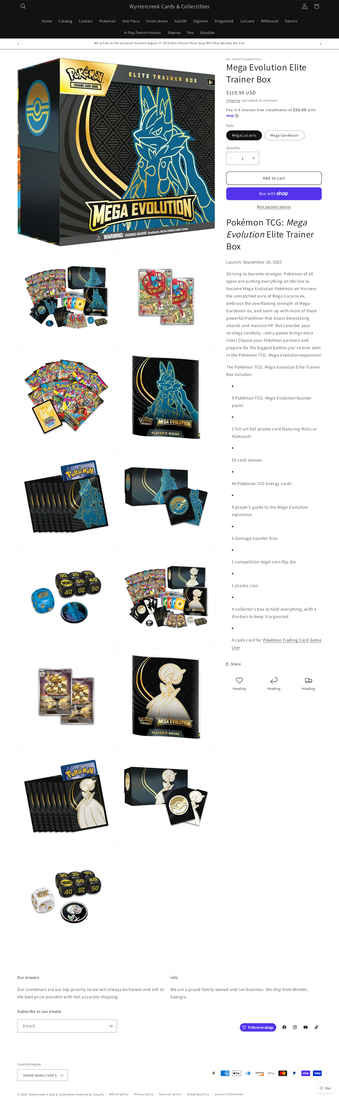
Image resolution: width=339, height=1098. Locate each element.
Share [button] (236, 663)
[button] (23, 6)
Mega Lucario (244, 135)
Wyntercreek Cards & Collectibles (52, 1094)
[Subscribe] (110, 1026)
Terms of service (170, 1094)
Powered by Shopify (90, 1094)
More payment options (274, 206)
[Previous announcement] (18, 44)
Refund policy (119, 1094)
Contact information (229, 1094)
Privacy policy (144, 1094)
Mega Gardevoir (284, 135)
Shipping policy (198, 1094)
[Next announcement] (321, 44)
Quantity (233, 147)
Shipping (233, 100)
